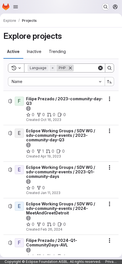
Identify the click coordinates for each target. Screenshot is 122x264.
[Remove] (70, 68)
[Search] (109, 68)
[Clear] (100, 68)
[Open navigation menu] (15, 6)
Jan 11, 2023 (50, 193)
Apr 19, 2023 (51, 156)
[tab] (13, 51)
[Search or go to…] (105, 6)
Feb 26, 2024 (51, 229)
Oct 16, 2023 (51, 120)
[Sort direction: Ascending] (109, 81)
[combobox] (56, 81)
